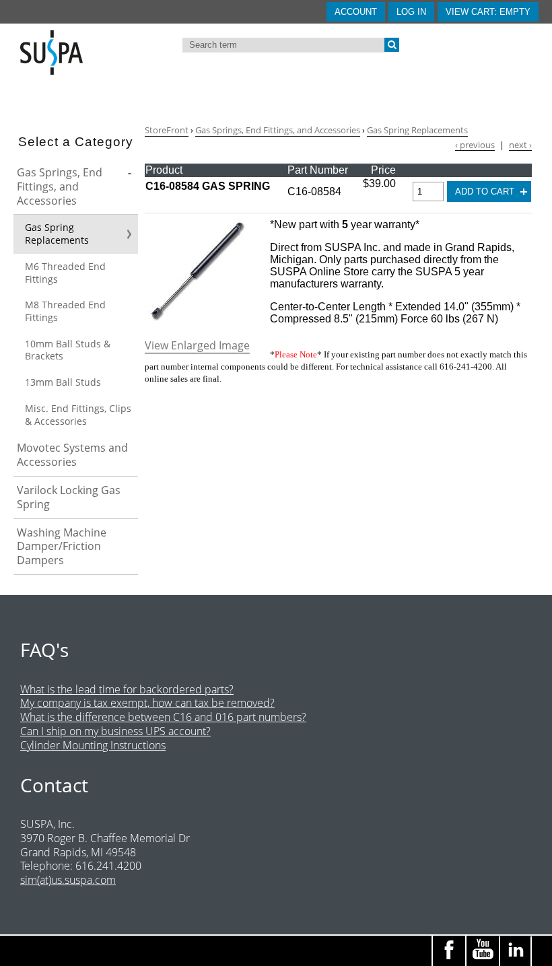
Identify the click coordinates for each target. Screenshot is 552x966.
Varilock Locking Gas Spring (68, 497)
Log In (411, 12)
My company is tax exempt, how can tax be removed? (147, 702)
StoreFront (166, 130)
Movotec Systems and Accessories (72, 454)
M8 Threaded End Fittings (65, 311)
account (356, 12)
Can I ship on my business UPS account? (115, 731)
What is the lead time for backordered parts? (127, 689)
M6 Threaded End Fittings (65, 272)
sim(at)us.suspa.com (68, 879)
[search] (391, 45)
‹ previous (475, 145)
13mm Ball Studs (63, 382)
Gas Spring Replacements (57, 233)
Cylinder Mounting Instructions (93, 745)
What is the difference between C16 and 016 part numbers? (163, 717)
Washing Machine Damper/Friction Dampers (61, 546)
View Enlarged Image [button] (197, 346)
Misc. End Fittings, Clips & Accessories (78, 414)
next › (520, 145)
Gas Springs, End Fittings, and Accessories (59, 186)
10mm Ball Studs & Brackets (67, 350)
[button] (488, 12)
